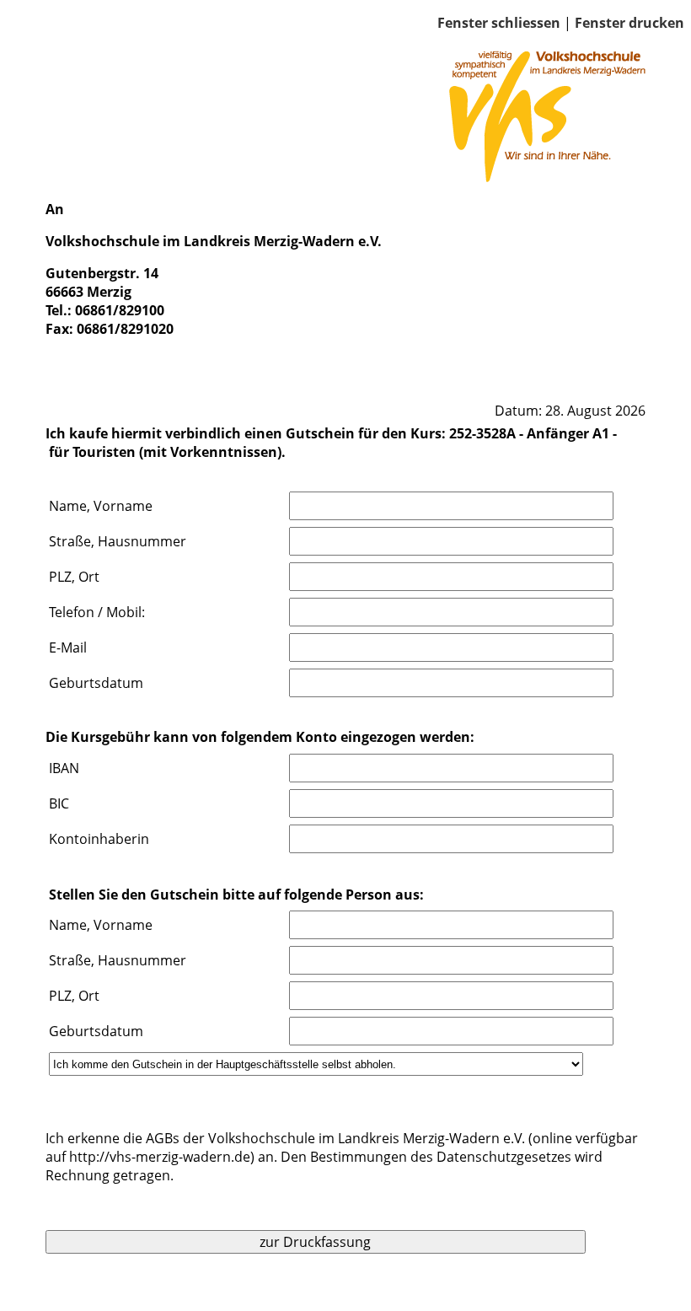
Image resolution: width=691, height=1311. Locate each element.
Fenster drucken (629, 22)
